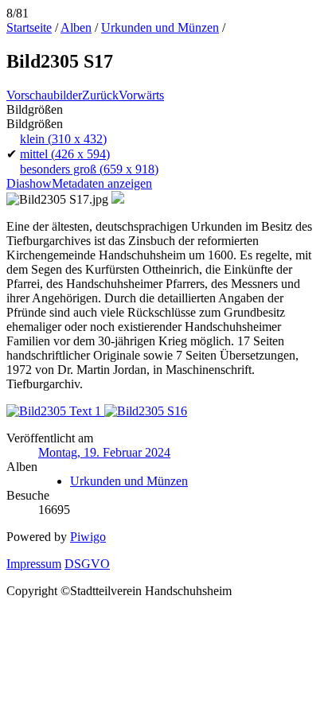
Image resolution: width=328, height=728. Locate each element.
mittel (65, 154)
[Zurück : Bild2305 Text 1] (55, 411)
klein (63, 139)
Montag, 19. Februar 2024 (104, 452)
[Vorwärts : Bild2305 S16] (145, 411)
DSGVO (87, 563)
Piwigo (88, 536)
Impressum (33, 563)
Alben (76, 27)
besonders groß (89, 169)
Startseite (29, 27)
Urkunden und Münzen (160, 27)
